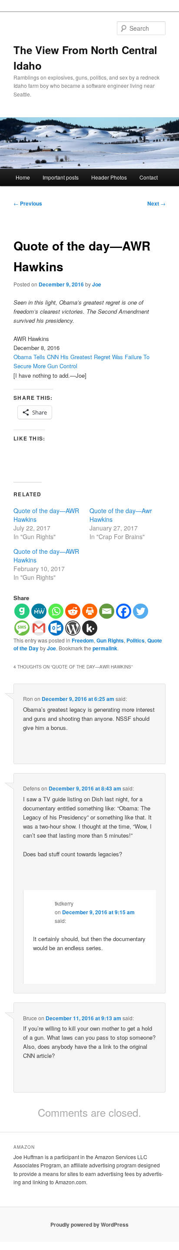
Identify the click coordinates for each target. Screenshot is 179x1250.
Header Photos (109, 177)
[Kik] (89, 628)
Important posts (61, 177)
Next (156, 203)
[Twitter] (140, 611)
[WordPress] (72, 628)
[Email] (106, 611)
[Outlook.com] (55, 628)
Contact (148, 177)
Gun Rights (110, 640)
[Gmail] (38, 628)
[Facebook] (123, 611)
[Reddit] (72, 611)
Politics (135, 640)
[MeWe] (38, 611)
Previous (27, 203)
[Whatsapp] (55, 611)
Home (23, 177)
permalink (105, 648)
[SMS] (22, 628)
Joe (96, 284)
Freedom (83, 640)
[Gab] (22, 611)
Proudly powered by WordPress (89, 1224)
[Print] (89, 611)
